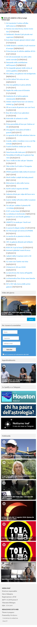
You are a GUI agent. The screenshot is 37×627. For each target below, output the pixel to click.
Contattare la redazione (10, 618)
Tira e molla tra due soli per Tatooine (19, 160)
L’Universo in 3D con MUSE (16, 267)
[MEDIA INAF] (18, 7)
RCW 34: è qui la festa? (14, 247)
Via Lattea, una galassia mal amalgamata (21, 73)
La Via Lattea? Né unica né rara (17, 79)
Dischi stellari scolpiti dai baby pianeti (19, 177)
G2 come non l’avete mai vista (17, 261)
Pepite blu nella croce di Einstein (18, 90)
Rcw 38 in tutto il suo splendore (17, 113)
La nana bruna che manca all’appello (19, 273)
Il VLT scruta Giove (13, 211)
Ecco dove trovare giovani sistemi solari (20, 40)
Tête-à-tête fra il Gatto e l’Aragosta (19, 166)
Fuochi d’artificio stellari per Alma (18, 146)
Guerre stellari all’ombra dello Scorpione (21, 200)
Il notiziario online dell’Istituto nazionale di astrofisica (18, 9)
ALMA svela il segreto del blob (17, 188)
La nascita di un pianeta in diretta (18, 236)
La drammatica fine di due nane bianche (20, 278)
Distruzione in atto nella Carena (17, 183)
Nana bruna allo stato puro (15, 152)
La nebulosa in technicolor (15, 214)
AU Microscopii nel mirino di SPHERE (19, 231)
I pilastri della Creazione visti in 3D (18, 256)
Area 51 (5, 621)
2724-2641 (9, 605)
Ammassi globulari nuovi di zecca (18, 250)
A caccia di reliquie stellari (15, 228)
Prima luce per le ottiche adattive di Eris (20, 51)
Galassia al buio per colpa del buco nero (20, 194)
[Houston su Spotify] (18, 403)
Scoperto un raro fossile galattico (18, 216)
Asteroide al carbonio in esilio (17, 118)
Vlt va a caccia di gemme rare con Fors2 (20, 107)
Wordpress (13, 615)
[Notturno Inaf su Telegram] (18, 430)
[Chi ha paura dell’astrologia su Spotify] (18, 416)
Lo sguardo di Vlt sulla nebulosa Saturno (20, 135)
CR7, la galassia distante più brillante (19, 242)
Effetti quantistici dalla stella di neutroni (20, 172)
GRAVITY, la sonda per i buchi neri (18, 222)
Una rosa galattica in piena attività (18, 85)
